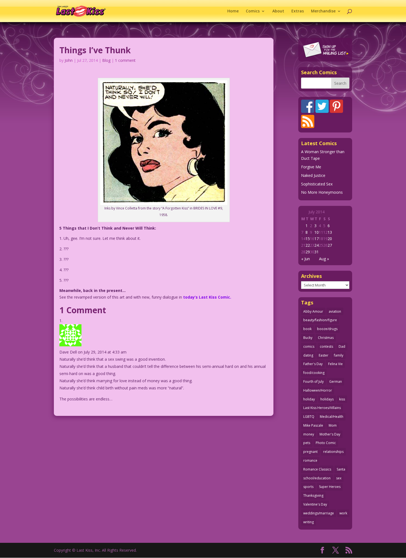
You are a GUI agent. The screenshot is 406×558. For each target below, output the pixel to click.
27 (330, 245)
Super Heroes (330, 486)
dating (308, 355)
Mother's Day (330, 434)
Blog (106, 60)
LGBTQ (308, 416)
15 (307, 238)
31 (316, 251)
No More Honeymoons (322, 192)
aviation (335, 311)
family (338, 355)
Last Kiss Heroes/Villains (322, 407)
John (69, 60)
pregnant (310, 451)
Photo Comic (326, 442)
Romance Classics (317, 469)
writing (308, 522)
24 (316, 245)
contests (326, 346)
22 (307, 245)
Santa (341, 469)
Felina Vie (335, 364)
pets (306, 442)
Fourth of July (313, 381)
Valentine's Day (315, 504)
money (308, 434)
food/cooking (314, 372)
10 (316, 232)
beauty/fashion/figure (320, 320)
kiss (342, 399)
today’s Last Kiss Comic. (207, 297)
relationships (333, 451)
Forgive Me (311, 166)
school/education (317, 478)
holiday (309, 399)
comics (308, 346)
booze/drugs (327, 328)
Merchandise (323, 11)
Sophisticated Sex (317, 184)
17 (316, 238)
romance (310, 460)
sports (308, 486)
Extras (297, 11)
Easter (323, 355)
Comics (253, 11)
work (343, 513)
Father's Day (313, 364)
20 (330, 238)
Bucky (307, 337)
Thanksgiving (313, 495)
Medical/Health (331, 416)
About (278, 11)
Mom (333, 425)
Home (233, 11)
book (307, 328)
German (335, 381)
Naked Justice (313, 175)
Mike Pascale (313, 425)
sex (338, 478)
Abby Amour (313, 311)
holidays (327, 399)
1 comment (125, 60)
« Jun (305, 258)
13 (330, 232)
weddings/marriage (318, 513)
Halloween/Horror (317, 390)
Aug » (324, 258)
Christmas (326, 337)
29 (307, 251)
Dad (342, 346)
